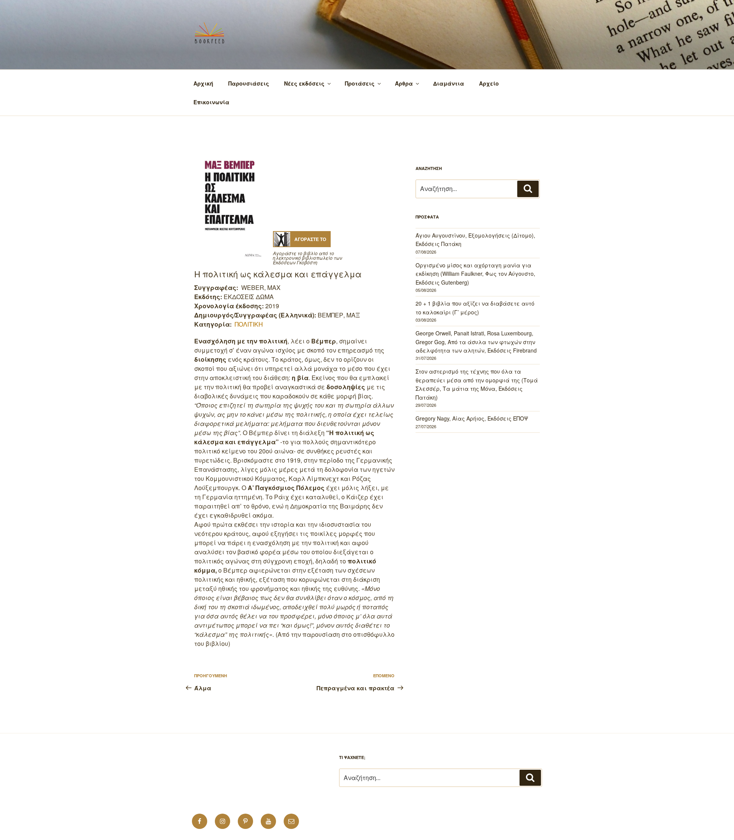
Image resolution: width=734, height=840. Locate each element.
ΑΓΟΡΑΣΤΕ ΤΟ (310, 239)
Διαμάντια (448, 83)
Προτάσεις (360, 83)
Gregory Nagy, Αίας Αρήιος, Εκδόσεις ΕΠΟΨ (472, 418)
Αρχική (203, 83)
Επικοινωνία (211, 102)
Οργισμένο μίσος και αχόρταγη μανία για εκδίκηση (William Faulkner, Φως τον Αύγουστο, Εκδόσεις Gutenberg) (475, 273)
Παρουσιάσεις (248, 83)
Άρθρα (404, 83)
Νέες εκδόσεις (304, 83)
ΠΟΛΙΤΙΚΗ (249, 324)
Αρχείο (489, 83)
